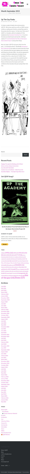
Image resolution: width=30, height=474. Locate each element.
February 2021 (4, 342)
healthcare (11, 265)
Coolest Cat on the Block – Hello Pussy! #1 (12, 169)
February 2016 (4, 376)
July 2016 (3, 369)
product (23, 267)
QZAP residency (6, 271)
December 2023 (5, 326)
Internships (4, 427)
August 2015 (4, 386)
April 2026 (3, 290)
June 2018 (3, 353)
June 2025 (3, 305)
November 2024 (5, 313)
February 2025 (4, 309)
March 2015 (4, 396)
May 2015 (3, 392)
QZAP (15, 21)
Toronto (15, 273)
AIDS (23, 255)
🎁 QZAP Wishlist (5, 434)
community (9, 259)
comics (3, 259)
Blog (2, 452)
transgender (22, 273)
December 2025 (5, 298)
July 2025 (3, 303)
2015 (13, 13)
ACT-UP (18, 255)
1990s (9, 253)
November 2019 (5, 346)
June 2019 (3, 348)
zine (22, 275)
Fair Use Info (4, 425)
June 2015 (3, 390)
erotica (3, 261)
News (2, 459)
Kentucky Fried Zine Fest (15, 35)
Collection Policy (5, 421)
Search (3, 151)
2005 (4, 255)
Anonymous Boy (5, 257)
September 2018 (5, 349)
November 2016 (5, 363)
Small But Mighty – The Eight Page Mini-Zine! (12, 171)
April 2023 (3, 332)
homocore (4, 267)
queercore (25, 269)
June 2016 (3, 371)
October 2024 (4, 315)
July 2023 (3, 328)
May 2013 (3, 401)
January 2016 (4, 378)
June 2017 (3, 357)
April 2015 (3, 394)
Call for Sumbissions (6, 454)
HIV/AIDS (19, 265)
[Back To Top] (26, 470)
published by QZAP (6, 269)
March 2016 (4, 374)
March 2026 (4, 292)
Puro (28, 472)
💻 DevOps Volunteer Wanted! (9, 413)
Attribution (4, 417)
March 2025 (4, 307)
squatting (9, 273)
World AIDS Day (15, 275)
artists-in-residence (15, 257)
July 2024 (3, 321)
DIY (25, 259)
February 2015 (4, 398)
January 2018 (4, 355)
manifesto (16, 267)
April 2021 (3, 340)
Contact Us (4, 423)
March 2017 (4, 359)
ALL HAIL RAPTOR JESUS (7, 167)
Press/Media (5, 411)
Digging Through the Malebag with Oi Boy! (12, 164)
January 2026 (4, 296)
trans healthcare (5, 275)
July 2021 (3, 338)
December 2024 (5, 311)
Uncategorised (5, 461)
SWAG (2, 430)
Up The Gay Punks (8, 19)
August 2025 (4, 301)
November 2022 (5, 336)
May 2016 (3, 373)
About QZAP (4, 409)
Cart (2, 419)
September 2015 (5, 384)
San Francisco (20, 271)
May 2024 (3, 325)
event (8, 261)
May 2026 (3, 288)
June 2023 (3, 330)
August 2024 (4, 319)
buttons (23, 257)
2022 (13, 255)
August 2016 (4, 367)
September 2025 (5, 300)
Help (2, 457)
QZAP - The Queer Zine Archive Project (12, 472)
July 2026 (3, 286)
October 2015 (4, 382)
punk (15, 269)
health (5, 265)
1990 (3, 253)
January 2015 (4, 399)
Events (3, 456)
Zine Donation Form (6, 432)
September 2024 (5, 317)
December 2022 (5, 334)
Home (10, 13)
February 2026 (4, 294)
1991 (15, 253)
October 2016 (4, 365)
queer (19, 269)
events (14, 261)
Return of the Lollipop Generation (9, 166)
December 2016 (5, 361)
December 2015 (5, 380)
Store (2, 428)
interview (10, 267)
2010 (9, 255)
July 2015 (3, 388)
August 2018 (4, 351)
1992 (21, 253)
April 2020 (3, 344)
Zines (19, 277)
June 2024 (3, 323)
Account (3, 415)
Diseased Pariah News (18, 259)
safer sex (14, 271)
